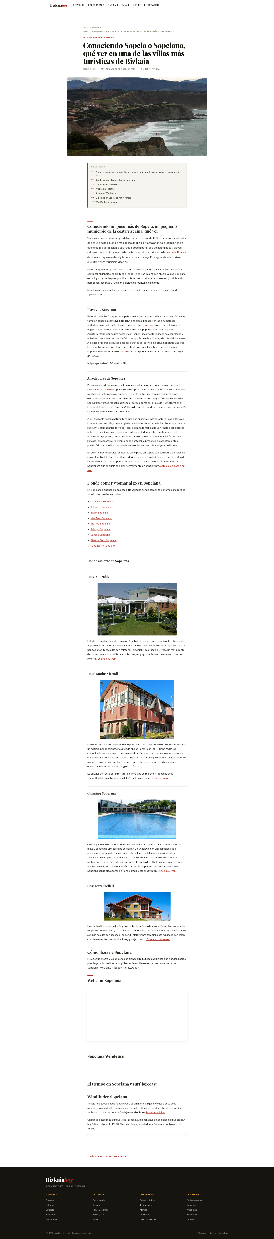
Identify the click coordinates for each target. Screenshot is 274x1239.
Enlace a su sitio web (158, 939)
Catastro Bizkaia (147, 1200)
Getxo (107, 389)
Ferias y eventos (100, 1210)
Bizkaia (58, 5)
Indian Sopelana (99, 512)
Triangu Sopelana (100, 529)
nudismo (144, 325)
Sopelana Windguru (105, 193)
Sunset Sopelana (100, 534)
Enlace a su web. (161, 778)
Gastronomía (96, 5)
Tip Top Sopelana (100, 523)
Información (151, 5)
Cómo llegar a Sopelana (107, 184)
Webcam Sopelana (105, 189)
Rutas (95, 1219)
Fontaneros (51, 1214)
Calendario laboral (148, 1219)
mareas (128, 351)
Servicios (78, 5)
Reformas (50, 1205)
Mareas (143, 1210)
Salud (125, 5)
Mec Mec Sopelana (101, 518)
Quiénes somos (194, 1200)
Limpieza (50, 1210)
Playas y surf (99, 1214)
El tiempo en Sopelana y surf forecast (114, 198)
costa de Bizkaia (176, 252)
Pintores (50, 1200)
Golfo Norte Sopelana (102, 545)
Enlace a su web (106, 658)
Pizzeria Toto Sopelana (103, 540)
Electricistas (51, 1219)
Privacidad (192, 1214)
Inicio (86, 28)
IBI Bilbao (144, 1214)
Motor (136, 5)
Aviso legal (192, 1210)
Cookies (191, 1219)
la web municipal (155, 1112)
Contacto (191, 1205)
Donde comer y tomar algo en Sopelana (115, 180)
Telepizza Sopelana (101, 507)
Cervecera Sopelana (101, 501)
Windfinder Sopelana (106, 202)
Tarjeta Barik (146, 1205)
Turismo (113, 5)
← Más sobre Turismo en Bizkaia (106, 1156)
